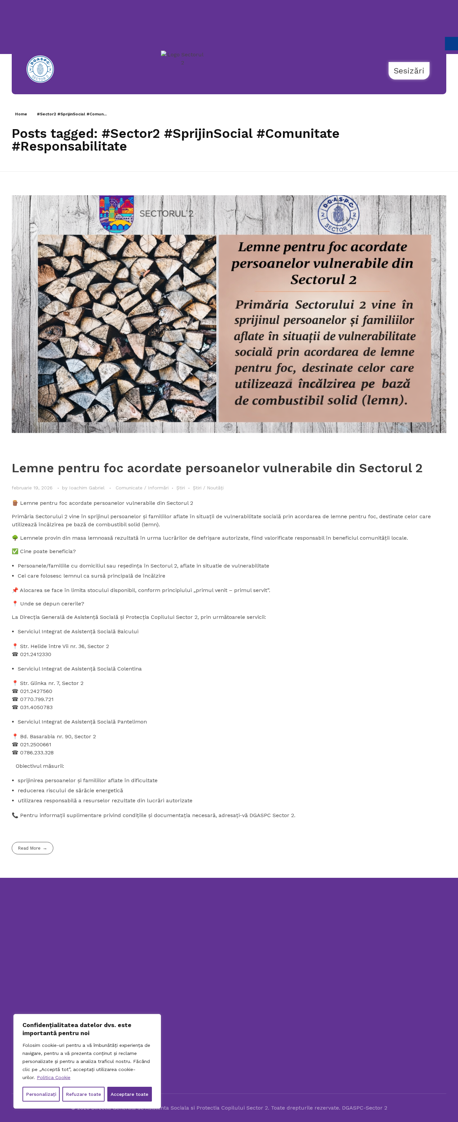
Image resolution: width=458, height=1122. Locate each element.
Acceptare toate (129, 1094)
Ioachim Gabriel (87, 487)
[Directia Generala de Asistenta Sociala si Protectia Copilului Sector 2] (59, 949)
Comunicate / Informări (142, 487)
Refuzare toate (83, 1094)
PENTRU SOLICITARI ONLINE (388, 981)
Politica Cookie (53, 1077)
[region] (87, 1061)
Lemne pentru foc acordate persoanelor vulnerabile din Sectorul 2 (217, 468)
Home (21, 114)
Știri (180, 487)
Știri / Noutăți (208, 487)
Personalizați (41, 1094)
